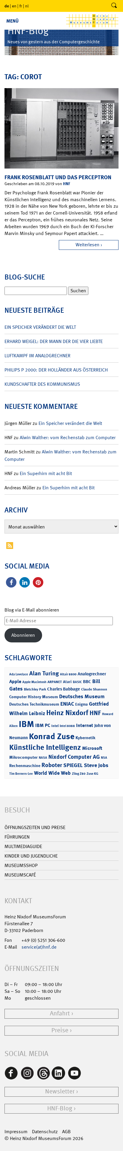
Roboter (51, 765)
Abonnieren (23, 635)
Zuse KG (92, 773)
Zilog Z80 (78, 773)
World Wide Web (52, 773)
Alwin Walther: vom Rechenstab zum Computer (68, 437)
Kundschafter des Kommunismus (42, 384)
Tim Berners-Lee (21, 773)
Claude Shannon (94, 689)
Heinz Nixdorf (67, 712)
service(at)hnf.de (38, 947)
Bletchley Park (35, 689)
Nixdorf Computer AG (74, 757)
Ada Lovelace (18, 674)
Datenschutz (45, 1131)
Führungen (17, 837)
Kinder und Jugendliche (31, 856)
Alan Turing (44, 673)
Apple (15, 681)
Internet (84, 725)
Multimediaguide (23, 846)
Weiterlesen (87, 245)
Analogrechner (92, 674)
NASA (43, 757)
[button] (11, 582)
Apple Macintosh (34, 682)
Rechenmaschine (24, 765)
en (14, 6)
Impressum (15, 1131)
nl (27, 6)
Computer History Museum (33, 696)
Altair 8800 (68, 674)
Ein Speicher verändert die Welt (40, 327)
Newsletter (60, 1092)
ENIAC (67, 703)
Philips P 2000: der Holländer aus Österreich (56, 370)
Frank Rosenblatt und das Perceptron (57, 177)
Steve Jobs (96, 765)
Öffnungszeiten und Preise (34, 827)
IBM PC (42, 725)
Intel (55, 725)
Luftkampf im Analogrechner (37, 356)
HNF (66, 183)
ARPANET (54, 682)
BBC (87, 682)
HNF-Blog (59, 1108)
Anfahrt (60, 1013)
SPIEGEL (73, 765)
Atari (67, 681)
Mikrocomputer (23, 757)
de (6, 6)
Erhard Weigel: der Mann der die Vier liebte (53, 341)
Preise (59, 1030)
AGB (66, 1131)
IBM (26, 724)
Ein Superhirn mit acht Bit (46, 473)
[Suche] (114, 6)
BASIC (77, 682)
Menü (12, 21)
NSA (104, 757)
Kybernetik (85, 737)
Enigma (81, 704)
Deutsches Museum (81, 696)
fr (20, 6)
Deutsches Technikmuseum (34, 704)
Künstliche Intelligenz (45, 747)
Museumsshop (21, 865)
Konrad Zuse (51, 736)
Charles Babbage (63, 689)
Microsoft (92, 748)
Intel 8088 (67, 726)
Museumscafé (20, 875)
